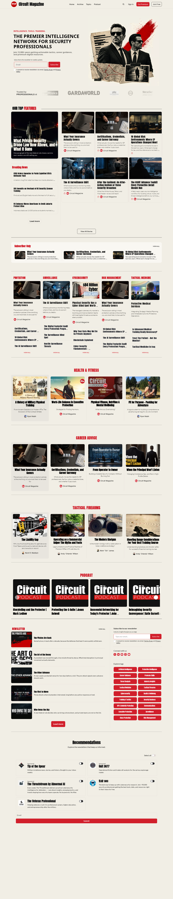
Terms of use (48, 70)
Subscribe (54, 64)
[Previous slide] (17, 597)
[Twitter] (115, 654)
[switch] (154, 755)
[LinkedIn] (118, 654)
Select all (147, 755)
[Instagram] (125, 654)
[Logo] (14, 4)
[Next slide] (156, 597)
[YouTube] (129, 654)
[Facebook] (122, 654)
